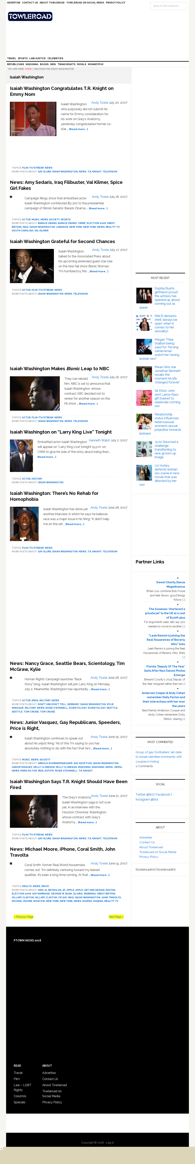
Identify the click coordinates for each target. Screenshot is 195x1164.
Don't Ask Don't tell (52, 704)
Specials (20, 1102)
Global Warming (84, 893)
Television (110, 171)
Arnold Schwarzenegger (55, 763)
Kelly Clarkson (44, 767)
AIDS (40, 890)
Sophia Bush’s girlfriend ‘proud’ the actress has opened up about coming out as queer (159, 297)
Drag (35, 700)
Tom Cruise (31, 711)
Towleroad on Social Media (157, 852)
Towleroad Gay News (98, 16)
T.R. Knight (94, 171)
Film (17, 1079)
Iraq (25, 227)
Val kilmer (41, 230)
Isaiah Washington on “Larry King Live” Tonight (61, 432)
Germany (73, 704)
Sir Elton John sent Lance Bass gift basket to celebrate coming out (167, 398)
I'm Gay (62, 897)
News (48, 167)
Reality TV (112, 227)
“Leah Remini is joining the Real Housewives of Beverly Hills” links (166, 640)
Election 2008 (96, 223)
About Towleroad (151, 847)
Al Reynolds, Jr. (55, 890)
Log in (110, 1142)
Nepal (109, 767)
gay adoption (83, 763)
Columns (20, 1096)
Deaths (110, 890)
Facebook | (164, 794)
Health (27, 886)
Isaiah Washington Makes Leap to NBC (59, 368)
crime (82, 223)
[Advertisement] (68, 607)
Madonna (84, 767)
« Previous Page (23, 916)
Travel (18, 1073)
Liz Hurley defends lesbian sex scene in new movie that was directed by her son (159, 475)
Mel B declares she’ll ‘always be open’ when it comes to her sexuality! (166, 323)
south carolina (22, 230)
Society (54, 219)
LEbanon (62, 227)
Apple (70, 890)
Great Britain (106, 893)
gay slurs (44, 171)
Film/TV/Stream (33, 167)
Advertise (145, 837)
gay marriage (41, 893)
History (37, 478)
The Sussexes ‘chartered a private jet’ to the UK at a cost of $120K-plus (165, 613)
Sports (65, 219)
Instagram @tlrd (147, 799)
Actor (26, 219)
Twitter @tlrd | (146, 794)
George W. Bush (61, 893)
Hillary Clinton (23, 897)
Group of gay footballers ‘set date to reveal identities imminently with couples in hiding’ (159, 756)
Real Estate (46, 770)
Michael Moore (22, 901)
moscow (39, 901)
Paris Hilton (28, 770)
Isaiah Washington (65, 171)
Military (44, 700)
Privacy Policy (148, 857)
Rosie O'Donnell (57, 708)
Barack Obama (47, 223)
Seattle (112, 708)
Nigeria (87, 901)
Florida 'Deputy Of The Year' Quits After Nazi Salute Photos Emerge (164, 671)
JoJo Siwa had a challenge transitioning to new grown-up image (166, 449)
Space (45, 886)
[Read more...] (78, 129)
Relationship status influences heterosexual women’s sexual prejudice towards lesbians (160, 423)
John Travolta (111, 897)
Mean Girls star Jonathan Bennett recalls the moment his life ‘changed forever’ (168, 374)
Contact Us (147, 842)
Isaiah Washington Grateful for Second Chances (62, 241)
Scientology (78, 708)
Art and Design (94, 890)
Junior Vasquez (22, 767)
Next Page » (116, 916)
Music (35, 219)
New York (75, 227)
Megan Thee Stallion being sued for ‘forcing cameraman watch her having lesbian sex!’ (159, 349)
